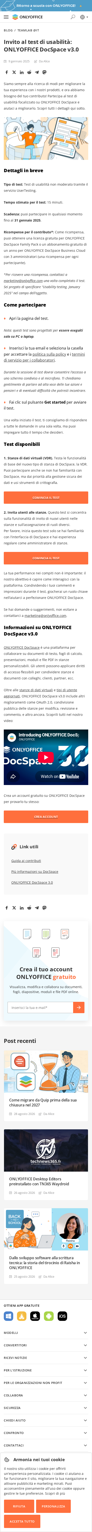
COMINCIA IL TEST (46, 497)
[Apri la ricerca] (73, 17)
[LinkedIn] (22, 72)
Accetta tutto (22, 1521)
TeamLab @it (28, 30)
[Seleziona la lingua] (83, 17)
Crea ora (78, 1007)
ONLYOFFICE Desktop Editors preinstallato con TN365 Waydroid (39, 1181)
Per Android (49, 1316)
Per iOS (62, 1316)
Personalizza (53, 1506)
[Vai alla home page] (27, 17)
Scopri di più (55, 1493)
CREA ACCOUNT (46, 817)
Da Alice (44, 61)
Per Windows (8, 1316)
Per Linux (21, 1316)
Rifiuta (19, 1506)
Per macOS (35, 1316)
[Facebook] (6, 72)
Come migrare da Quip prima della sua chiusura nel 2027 (43, 1103)
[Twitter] (14, 72)
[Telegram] (37, 72)
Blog (8, 30)
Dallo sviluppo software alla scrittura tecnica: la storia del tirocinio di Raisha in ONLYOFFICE (44, 1262)
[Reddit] (29, 72)
